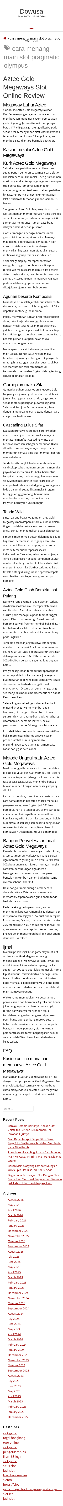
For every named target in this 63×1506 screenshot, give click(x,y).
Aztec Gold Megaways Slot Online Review (25, 87)
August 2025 (16, 1251)
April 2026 (14, 1210)
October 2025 (16, 1241)
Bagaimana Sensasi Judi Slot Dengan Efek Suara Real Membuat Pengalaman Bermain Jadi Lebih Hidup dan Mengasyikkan (35, 1179)
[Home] (4, 38)
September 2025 (18, 1246)
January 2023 (16, 1412)
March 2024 (15, 1339)
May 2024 (14, 1329)
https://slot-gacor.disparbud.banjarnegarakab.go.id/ (32, 1486)
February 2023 (17, 1406)
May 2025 (14, 1267)
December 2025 (18, 1231)
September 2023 (18, 1370)
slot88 (7, 1480)
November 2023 (18, 1360)
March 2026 (15, 1215)
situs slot (9, 1466)
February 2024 (17, 1344)
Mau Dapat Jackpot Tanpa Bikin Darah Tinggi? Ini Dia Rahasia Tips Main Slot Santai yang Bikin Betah (34, 1143)
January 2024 (16, 1350)
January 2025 (16, 1288)
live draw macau (15, 1475)
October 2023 (16, 1365)
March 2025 (15, 1277)
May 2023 (14, 1391)
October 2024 (16, 1303)
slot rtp (8, 1494)
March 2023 (15, 1401)
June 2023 (14, 1386)
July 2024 (14, 1319)
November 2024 (18, 1298)
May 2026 (14, 1205)
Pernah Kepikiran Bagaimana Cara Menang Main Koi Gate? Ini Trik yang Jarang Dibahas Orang (34, 1156)
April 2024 (14, 1334)
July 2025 (14, 1256)
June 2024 (14, 1324)
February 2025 (17, 1282)
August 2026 (16, 1200)
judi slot (9, 1470)
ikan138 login (12, 1456)
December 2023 (18, 1355)
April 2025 (14, 1272)
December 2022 (18, 1417)
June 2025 (14, 1262)
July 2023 (14, 1381)
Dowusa (31, 11)
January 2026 (16, 1225)
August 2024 (16, 1313)
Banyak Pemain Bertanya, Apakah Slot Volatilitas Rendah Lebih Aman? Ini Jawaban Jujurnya (31, 1130)
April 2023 (14, 1396)
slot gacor (10, 1433)
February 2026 (17, 1220)
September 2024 (18, 1308)
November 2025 (18, 1236)
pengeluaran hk (14, 1452)
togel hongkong (14, 1438)
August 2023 (16, 1376)
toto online (11, 1442)
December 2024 (18, 1293)
